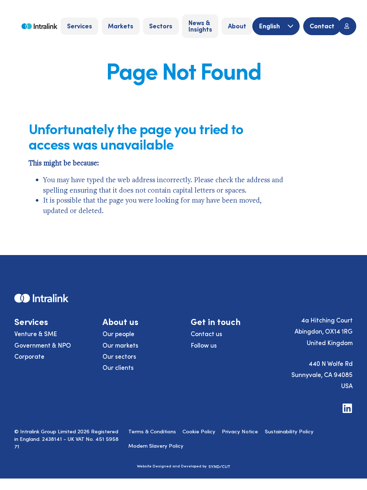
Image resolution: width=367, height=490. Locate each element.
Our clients (118, 367)
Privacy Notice (240, 431)
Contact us (206, 333)
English (270, 25)
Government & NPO (42, 345)
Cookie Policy (198, 431)
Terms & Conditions (152, 431)
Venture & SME (35, 333)
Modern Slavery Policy (156, 445)
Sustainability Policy (289, 431)
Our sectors (119, 356)
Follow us (204, 345)
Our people (118, 333)
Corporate (29, 356)
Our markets (120, 345)
